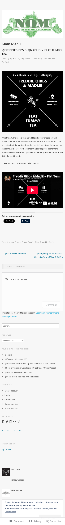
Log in (7, 395)
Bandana (10, 242)
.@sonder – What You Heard (14, 253)
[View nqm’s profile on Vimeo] (18, 421)
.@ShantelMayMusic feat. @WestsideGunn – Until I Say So (30, 363)
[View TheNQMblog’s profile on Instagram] (10, 421)
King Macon (25, 58)
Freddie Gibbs (21, 242)
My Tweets (6, 449)
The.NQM (5, 62)
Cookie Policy (10, 511)
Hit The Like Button (11, 430)
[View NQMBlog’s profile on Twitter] (7, 421)
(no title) (8, 354)
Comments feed (12, 404)
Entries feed (10, 399)
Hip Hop (51, 58)
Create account (11, 390)
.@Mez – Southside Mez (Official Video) (22, 376)
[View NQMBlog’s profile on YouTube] (14, 421)
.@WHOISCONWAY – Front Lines (18, 372)
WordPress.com (11, 408)
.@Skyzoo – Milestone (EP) (16, 359)
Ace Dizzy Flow (40, 58)
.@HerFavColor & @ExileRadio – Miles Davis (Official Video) (30, 367)
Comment (51, 304)
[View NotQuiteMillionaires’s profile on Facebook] (3, 421)
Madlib (51, 242)
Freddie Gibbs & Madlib (37, 242)
